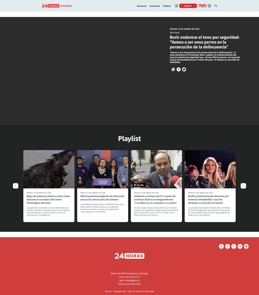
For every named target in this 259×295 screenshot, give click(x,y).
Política (167, 5)
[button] (243, 186)
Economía (155, 5)
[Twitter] (184, 69)
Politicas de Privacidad (129, 284)
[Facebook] (179, 69)
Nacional (141, 5)
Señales (188, 5)
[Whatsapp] (173, 69)
